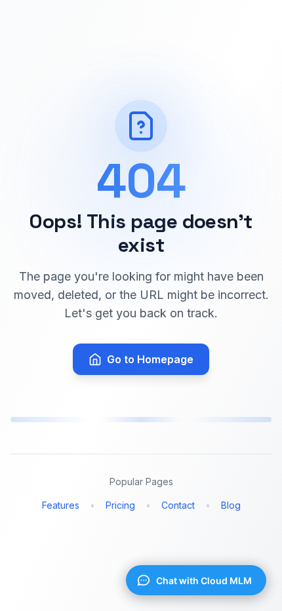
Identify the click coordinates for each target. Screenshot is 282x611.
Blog (231, 505)
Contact (178, 505)
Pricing (120, 505)
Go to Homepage (150, 359)
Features (60, 505)
